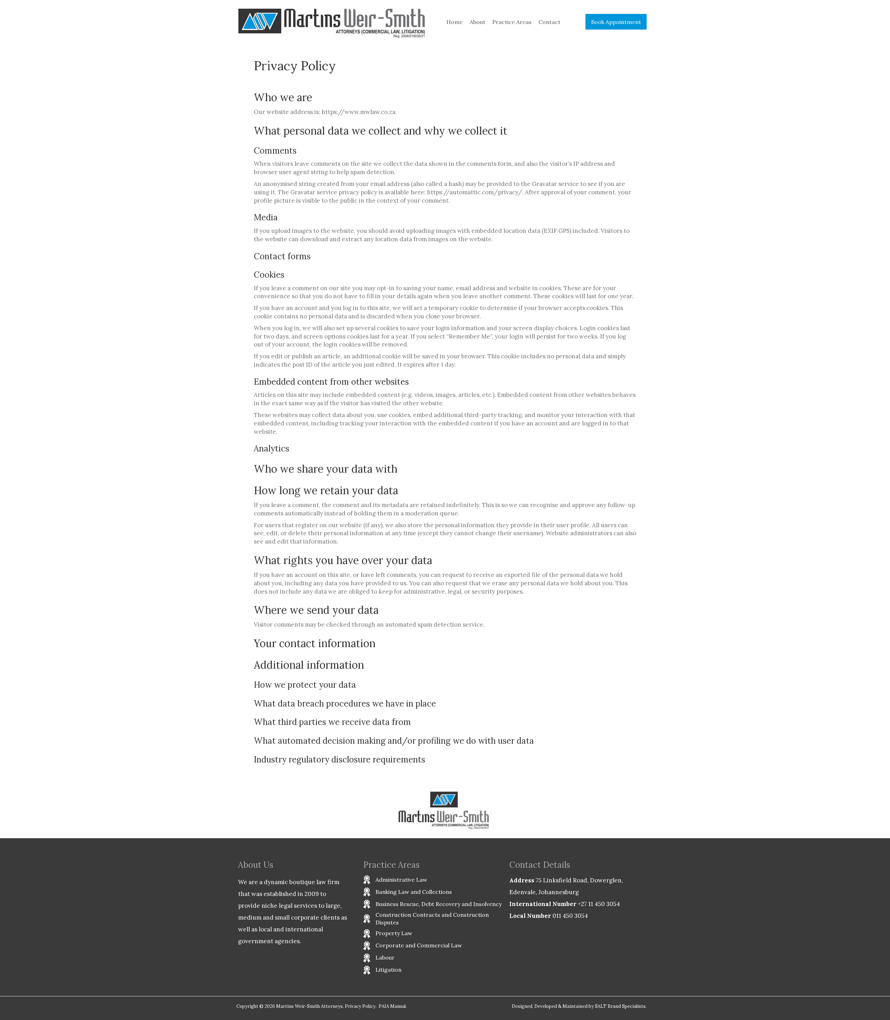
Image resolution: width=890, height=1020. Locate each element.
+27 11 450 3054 (599, 904)
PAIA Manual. (393, 1006)
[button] (616, 22)
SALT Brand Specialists (620, 1006)
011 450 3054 (570, 916)
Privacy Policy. (361, 1006)
